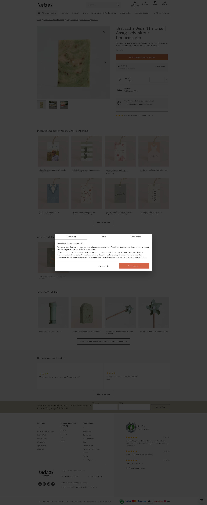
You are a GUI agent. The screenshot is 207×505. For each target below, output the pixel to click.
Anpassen (102, 266)
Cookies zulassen (134, 266)
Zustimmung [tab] (71, 237)
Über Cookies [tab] (136, 237)
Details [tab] (103, 237)
